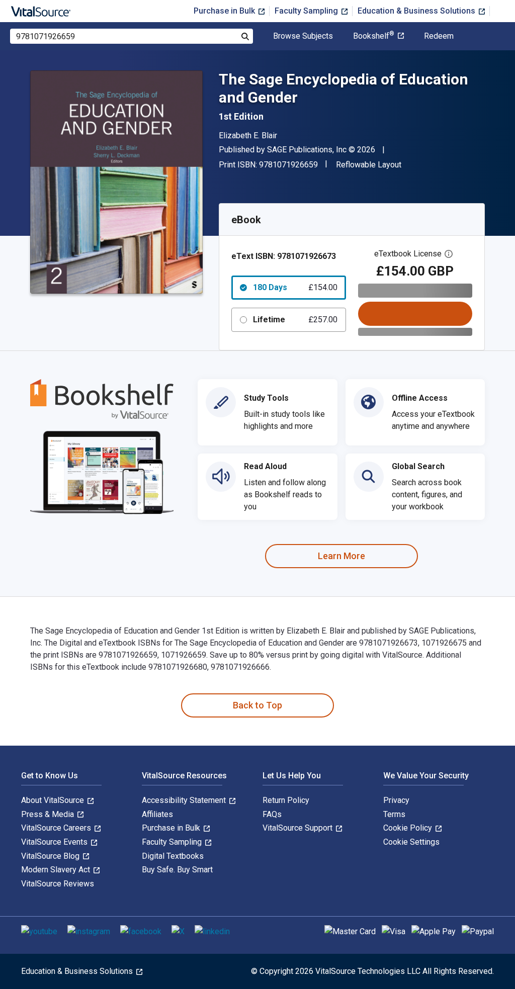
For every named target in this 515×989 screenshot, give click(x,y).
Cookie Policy (408, 828)
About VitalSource (53, 800)
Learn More (341, 556)
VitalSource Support (298, 828)
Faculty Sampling (307, 11)
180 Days (295, 287)
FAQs (272, 814)
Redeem (439, 36)
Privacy (396, 800)
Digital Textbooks (173, 856)
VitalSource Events (55, 842)
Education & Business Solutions (417, 11)
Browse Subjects (303, 36)
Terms (394, 814)
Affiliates (157, 814)
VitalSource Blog (51, 856)
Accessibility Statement (185, 800)
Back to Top (257, 705)
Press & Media (48, 814)
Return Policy (286, 800)
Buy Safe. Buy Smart (177, 869)
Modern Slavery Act (56, 869)
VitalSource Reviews (57, 883)
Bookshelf (373, 36)
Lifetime (295, 319)
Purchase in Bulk (225, 11)
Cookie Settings (411, 842)
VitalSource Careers (57, 828)
